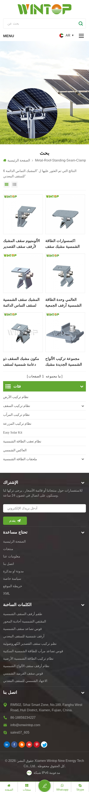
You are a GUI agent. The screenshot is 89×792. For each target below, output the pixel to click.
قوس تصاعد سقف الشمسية (22, 629)
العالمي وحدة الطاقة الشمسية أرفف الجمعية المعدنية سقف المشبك (63, 303)
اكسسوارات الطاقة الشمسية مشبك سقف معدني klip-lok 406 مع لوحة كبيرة (63, 244)
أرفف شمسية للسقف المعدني (23, 636)
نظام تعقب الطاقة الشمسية (22, 441)
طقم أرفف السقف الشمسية (22, 614)
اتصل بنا (8, 564)
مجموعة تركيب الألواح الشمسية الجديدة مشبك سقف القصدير (63, 362)
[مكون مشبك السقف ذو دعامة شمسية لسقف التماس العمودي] (23, 332)
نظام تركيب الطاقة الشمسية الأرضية (28, 658)
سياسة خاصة (12, 578)
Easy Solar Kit (12, 432)
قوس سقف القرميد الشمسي (23, 673)
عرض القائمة (14, 184)
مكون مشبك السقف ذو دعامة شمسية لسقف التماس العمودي (21, 362)
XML (6, 593)
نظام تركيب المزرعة (17, 423)
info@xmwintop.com (25, 725)
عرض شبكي (7, 184)
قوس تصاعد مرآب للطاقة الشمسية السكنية (33, 651)
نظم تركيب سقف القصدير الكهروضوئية (30, 643)
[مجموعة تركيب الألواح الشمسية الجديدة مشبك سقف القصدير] (65, 332)
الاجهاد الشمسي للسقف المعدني (25, 681)
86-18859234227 (23, 717)
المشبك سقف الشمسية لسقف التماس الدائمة (21, 302)
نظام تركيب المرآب (16, 414)
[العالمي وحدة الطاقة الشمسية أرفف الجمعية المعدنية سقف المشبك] (65, 273)
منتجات (8, 549)
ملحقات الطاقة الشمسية (20, 459)
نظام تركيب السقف (16, 406)
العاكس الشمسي (14, 450)
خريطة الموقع (12, 586)
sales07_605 (19, 732)
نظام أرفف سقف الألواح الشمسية (26, 666)
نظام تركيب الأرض (15, 397)
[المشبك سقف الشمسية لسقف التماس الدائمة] (23, 273)
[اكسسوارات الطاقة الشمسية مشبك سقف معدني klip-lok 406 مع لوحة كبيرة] (65, 214)
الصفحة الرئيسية (18, 160)
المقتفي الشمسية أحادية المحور (24, 621)
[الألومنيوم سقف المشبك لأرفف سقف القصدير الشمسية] (23, 214)
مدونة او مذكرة (13, 571)
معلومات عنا (11, 556)
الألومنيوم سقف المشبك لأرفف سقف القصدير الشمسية (21, 244)
